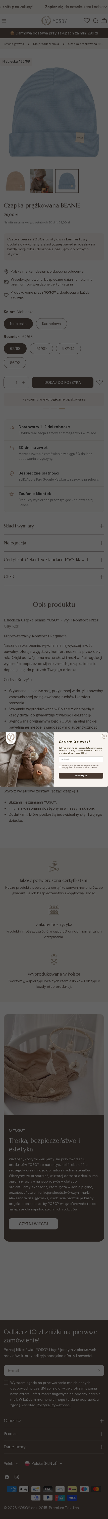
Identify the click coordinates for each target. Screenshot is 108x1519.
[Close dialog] (104, 736)
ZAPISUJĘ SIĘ (81, 776)
